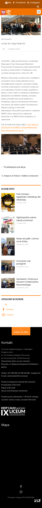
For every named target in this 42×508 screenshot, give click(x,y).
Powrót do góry (21, 332)
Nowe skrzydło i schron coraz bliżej (27, 240)
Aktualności (6, 39)
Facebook (20, 2)
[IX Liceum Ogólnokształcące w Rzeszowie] (6, 14)
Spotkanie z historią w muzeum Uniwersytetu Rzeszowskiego (27, 282)
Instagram (35, 2)
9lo (4, 49)
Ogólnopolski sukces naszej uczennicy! (26, 219)
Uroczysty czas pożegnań (23, 262)
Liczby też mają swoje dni (13, 43)
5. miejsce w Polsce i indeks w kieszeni (21, 175)
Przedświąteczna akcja (13, 167)
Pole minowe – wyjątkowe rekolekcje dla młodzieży (28, 197)
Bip (9, 2)
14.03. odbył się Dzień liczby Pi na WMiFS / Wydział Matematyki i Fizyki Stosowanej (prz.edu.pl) (19, 127)
